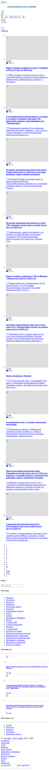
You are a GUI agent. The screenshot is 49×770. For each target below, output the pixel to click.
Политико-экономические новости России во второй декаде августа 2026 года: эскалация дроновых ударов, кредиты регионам (26, 172)
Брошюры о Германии (15, 618)
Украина (9, 598)
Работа (4, 758)
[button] (3, 15)
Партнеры (5, 743)
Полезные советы (13, 607)
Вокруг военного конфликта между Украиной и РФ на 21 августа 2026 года (27, 69)
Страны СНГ (11, 622)
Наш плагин (6, 749)
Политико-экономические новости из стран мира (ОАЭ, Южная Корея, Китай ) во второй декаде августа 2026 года (27, 327)
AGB (3, 745)
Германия (10, 604)
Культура (10, 609)
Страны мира (11, 629)
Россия (9, 620)
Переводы (5, 763)
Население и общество (16, 642)
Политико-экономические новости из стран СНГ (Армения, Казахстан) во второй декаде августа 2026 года (26, 225)
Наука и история (13, 645)
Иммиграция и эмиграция (17, 636)
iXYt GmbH (17, 738)
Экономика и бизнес (15, 611)
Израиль (9, 627)
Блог (3, 761)
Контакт (4, 747)
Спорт (8, 613)
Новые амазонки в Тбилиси (18, 376)
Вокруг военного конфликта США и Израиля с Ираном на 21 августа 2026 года (26, 277)
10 (7, 567)
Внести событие (8, 756)
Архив (9, 616)
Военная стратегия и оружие (18, 633)
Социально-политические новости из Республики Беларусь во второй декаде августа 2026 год (24, 526)
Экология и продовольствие (18, 638)
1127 (8, 573)
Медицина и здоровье (15, 640)
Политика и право (14, 631)
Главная (4, 31)
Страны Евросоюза (14, 624)
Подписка (5, 754)
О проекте (5, 740)
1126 (8, 571)
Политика (10, 600)
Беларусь (10, 602)
